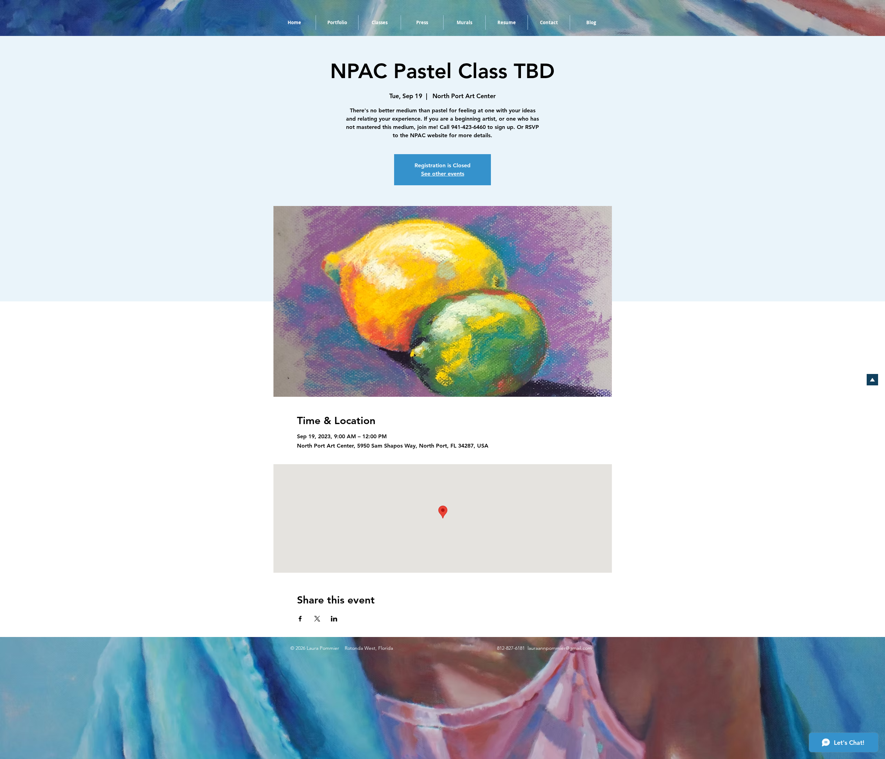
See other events (442, 173)
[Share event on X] (317, 618)
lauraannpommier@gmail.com (560, 648)
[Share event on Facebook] (300, 618)
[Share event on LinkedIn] (334, 618)
